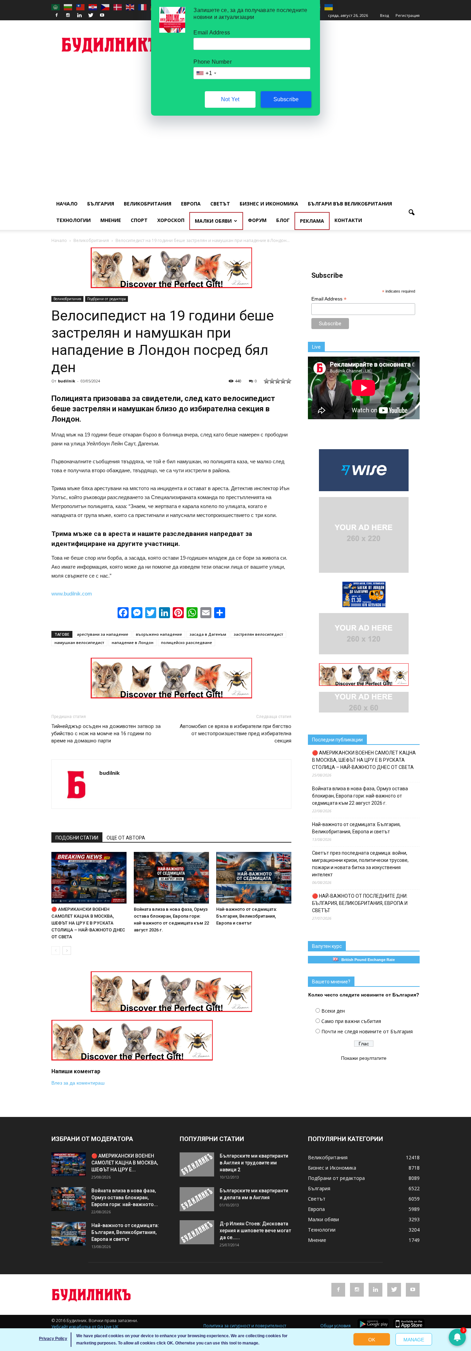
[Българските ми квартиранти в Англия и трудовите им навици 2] (197, 1164)
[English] (130, 7)
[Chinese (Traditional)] (80, 7)
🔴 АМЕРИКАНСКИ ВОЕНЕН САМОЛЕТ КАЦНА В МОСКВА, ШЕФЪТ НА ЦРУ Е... (124, 1162)
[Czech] (105, 7)
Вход (384, 15)
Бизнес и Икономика (269, 203)
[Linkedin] (79, 15)
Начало (67, 203)
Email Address (329, 299)
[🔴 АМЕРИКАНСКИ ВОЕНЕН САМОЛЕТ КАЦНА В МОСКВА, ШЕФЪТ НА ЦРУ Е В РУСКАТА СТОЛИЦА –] (89, 878)
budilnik (66, 380)
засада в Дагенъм (208, 634)
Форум (257, 220)
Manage (413, 1339)
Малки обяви (213, 221)
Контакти (348, 220)
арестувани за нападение (102, 634)
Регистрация (407, 15)
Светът (220, 203)
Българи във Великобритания (350, 203)
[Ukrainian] (328, 7)
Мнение (110, 220)
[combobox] (206, 73)
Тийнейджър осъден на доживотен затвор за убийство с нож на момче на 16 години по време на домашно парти (106, 733)
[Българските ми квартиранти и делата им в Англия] (197, 1199)
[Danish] (117, 7)
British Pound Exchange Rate (366, 960)
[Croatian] (93, 7)
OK (371, 1339)
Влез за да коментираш (77, 1083)
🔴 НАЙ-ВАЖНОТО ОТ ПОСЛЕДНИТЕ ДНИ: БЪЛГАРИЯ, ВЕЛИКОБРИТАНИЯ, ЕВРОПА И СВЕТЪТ (360, 903)
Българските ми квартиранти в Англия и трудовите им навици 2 (254, 1162)
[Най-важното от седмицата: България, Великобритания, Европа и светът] (253, 878)
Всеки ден (333, 1010)
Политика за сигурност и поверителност (244, 1326)
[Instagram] (68, 15)
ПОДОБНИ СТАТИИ (77, 838)
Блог (283, 220)
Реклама (312, 221)
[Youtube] (102, 15)
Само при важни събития (351, 1021)
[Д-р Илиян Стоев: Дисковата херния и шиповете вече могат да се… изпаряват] (197, 1232)
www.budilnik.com (71, 594)
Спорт (139, 220)
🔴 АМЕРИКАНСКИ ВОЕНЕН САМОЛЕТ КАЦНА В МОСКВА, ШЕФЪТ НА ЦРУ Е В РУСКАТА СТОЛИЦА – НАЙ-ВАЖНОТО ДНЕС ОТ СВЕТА (88, 923)
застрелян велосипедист (258, 634)
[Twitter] (91, 15)
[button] (411, 212)
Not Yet (230, 99)
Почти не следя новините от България (367, 1031)
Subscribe (286, 99)
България (100, 203)
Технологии (73, 220)
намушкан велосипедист (79, 642)
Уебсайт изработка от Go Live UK (84, 1327)
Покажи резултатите (364, 1058)
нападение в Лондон (132, 642)
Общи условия (335, 1326)
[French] (142, 7)
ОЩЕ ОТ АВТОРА (126, 838)
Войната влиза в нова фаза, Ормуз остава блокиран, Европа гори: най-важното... (124, 1197)
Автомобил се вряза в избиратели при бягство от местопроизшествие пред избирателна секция (235, 733)
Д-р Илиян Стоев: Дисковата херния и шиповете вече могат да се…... (255, 1230)
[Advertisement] (235, 115)
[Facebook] (56, 15)
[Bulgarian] (68, 7)
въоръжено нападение (159, 634)
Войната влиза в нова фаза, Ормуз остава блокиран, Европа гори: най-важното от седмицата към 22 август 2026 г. (360, 796)
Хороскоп (170, 220)
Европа (191, 203)
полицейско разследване (186, 642)
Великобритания (147, 203)
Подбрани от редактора (106, 298)
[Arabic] (55, 7)
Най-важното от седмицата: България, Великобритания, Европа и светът (246, 916)
